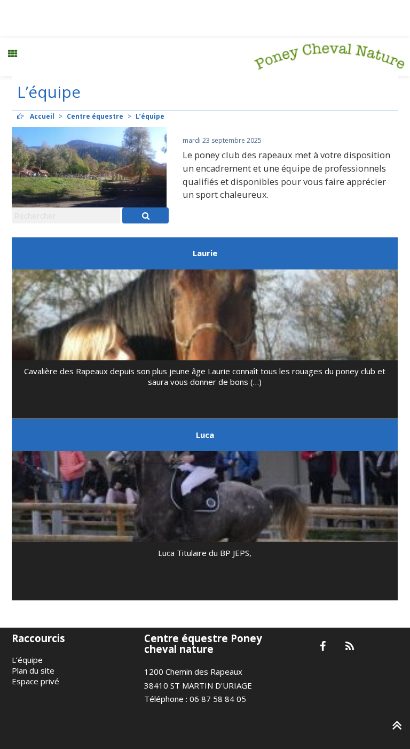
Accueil (42, 116)
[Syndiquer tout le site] (349, 647)
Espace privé (35, 681)
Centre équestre (95, 116)
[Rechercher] (145, 215)
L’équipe (27, 659)
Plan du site (33, 670)
